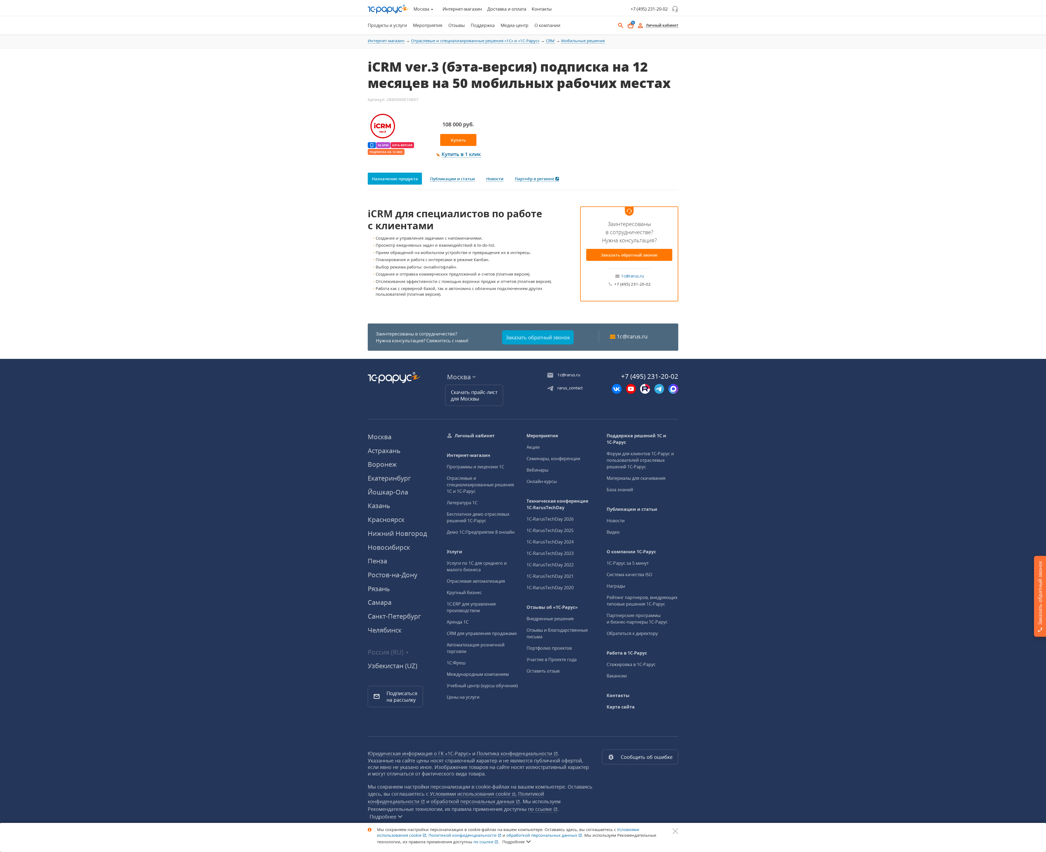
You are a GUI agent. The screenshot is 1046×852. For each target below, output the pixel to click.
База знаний (620, 490)
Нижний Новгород (397, 533)
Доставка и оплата (506, 9)
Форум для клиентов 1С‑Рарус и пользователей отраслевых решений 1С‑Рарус (640, 460)
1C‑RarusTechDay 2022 (550, 565)
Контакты (542, 9)
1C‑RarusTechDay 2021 (550, 576)
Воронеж (382, 464)
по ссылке (540, 809)
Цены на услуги (463, 697)
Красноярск (386, 519)
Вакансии (617, 676)
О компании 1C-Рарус (631, 552)
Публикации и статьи (632, 509)
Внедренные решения (550, 619)
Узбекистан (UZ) (392, 665)
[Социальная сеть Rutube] (645, 389)
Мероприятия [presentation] (427, 25)
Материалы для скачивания (636, 478)
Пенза (377, 560)
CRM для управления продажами (482, 633)
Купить (458, 140)
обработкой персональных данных (473, 801)
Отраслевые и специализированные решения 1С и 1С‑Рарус (480, 484)
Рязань (379, 588)
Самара (379, 602)
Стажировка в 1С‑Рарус (631, 664)
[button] (458, 154)
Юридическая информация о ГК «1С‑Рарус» (419, 753)
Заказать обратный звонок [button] (538, 337)
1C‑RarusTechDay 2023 (550, 553)
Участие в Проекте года (552, 659)
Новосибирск (389, 547)
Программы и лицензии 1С (475, 467)
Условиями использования (473, 793)
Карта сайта (621, 707)
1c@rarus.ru (632, 276)
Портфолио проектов (549, 648)
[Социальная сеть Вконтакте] (617, 389)
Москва (379, 436)
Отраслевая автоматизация (476, 581)
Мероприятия (542, 436)
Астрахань (384, 450)
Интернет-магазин (462, 9)
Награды (616, 586)
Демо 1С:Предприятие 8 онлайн (481, 532)
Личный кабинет (475, 436)
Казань (379, 505)
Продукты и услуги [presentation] (387, 25)
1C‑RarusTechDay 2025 (550, 530)
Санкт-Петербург (394, 616)
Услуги (454, 552)
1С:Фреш (456, 663)
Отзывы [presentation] (456, 25)
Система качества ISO (629, 575)
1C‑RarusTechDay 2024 (550, 542)
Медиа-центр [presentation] (514, 25)
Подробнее (383, 816)
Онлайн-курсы (542, 481)
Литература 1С (462, 503)
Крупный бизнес (464, 593)
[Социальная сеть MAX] (673, 389)
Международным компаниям (478, 674)
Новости (616, 521)
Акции (533, 447)
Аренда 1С (458, 622)
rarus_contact (570, 387)
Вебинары (537, 470)
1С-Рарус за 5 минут (628, 563)
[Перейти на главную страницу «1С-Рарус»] (388, 9)
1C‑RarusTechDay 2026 (550, 519)
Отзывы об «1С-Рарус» (552, 607)
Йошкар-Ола (388, 491)
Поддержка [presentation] (483, 25)
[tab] (385, 25)
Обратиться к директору (632, 633)
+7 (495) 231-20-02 (649, 9)
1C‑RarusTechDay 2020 (550, 588)
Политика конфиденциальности (515, 753)
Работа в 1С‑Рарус (627, 653)
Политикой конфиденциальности (463, 835)
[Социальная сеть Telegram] (659, 389)
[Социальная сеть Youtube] (631, 389)
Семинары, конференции (553, 459)
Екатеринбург (389, 478)
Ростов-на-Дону (392, 574)
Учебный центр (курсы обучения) (482, 686)
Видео (613, 532)
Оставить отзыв (543, 671)
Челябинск (385, 629)
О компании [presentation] (547, 25)
